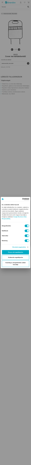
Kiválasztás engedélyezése (15, 257)
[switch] (27, 231)
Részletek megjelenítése (19, 247)
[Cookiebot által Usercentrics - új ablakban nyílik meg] (22, 199)
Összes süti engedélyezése (15, 252)
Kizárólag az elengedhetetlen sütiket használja (15, 263)
